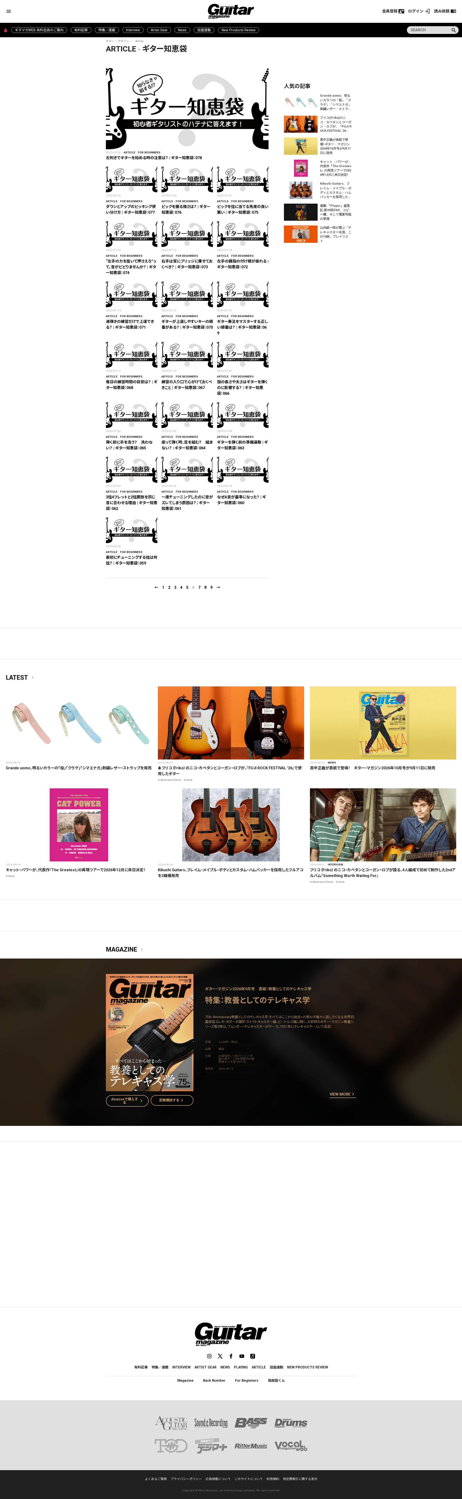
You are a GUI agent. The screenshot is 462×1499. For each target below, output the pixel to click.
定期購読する (172, 1100)
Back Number (214, 1380)
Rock (189, 780)
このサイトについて (249, 1479)
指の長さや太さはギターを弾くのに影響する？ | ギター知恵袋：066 (242, 388)
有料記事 (81, 30)
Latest (21, 678)
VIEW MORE (343, 1094)
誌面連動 (204, 30)
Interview (133, 30)
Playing (241, 1367)
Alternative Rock (170, 780)
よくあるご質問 (156, 1479)
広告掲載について (218, 1479)
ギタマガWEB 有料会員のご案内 (39, 30)
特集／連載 (106, 30)
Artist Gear (159, 30)
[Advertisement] (231, 1190)
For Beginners (149, 152)
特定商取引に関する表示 (300, 1479)
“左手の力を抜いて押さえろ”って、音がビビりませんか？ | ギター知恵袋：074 (131, 267)
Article (139, 41)
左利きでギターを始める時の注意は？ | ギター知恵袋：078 (154, 158)
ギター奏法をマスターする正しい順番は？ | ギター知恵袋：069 (242, 327)
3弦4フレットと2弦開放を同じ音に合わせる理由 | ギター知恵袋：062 (131, 503)
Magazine (125, 950)
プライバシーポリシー (186, 1479)
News (182, 30)
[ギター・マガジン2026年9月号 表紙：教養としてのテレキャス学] (149, 1088)
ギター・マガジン (117, 41)
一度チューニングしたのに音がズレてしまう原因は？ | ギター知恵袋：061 (187, 503)
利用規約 (273, 1479)
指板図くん (276, 1380)
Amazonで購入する (128, 1100)
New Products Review (239, 30)
